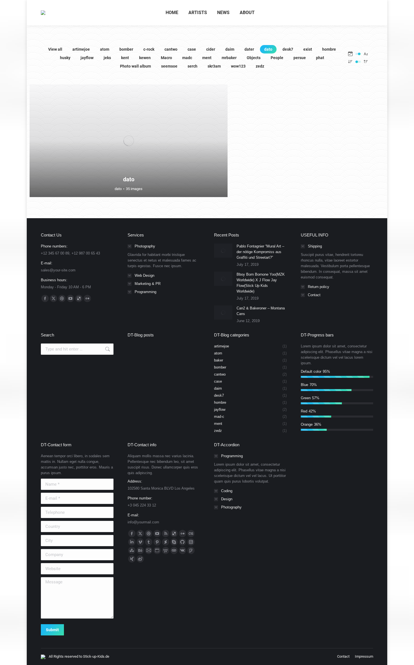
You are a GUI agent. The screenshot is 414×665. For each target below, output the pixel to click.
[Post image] (223, 251)
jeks (107, 57)
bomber (126, 49)
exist (307, 49)
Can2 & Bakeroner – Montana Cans (261, 311)
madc (187, 57)
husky (65, 57)
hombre (329, 49)
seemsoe (169, 66)
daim (229, 49)
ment (207, 57)
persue (299, 57)
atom (104, 49)
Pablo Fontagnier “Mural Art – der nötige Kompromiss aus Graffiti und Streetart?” (260, 252)
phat (320, 57)
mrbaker (229, 57)
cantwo (170, 49)
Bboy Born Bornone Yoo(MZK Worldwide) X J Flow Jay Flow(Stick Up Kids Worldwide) (261, 282)
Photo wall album (135, 66)
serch (192, 66)
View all (55, 49)
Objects (254, 57)
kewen (145, 57)
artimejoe (81, 49)
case (192, 49)
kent (125, 57)
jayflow (87, 57)
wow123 (238, 66)
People (277, 57)
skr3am (214, 66)
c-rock (148, 49)
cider (210, 49)
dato (268, 49)
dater (249, 49)
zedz (260, 66)
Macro (166, 57)
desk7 (287, 49)
